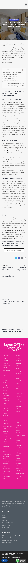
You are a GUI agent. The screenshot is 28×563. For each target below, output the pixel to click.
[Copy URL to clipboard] (25, 258)
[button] (26, 4)
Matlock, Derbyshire (9, 78)
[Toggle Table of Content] (23, 70)
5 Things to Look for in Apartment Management (13, 302)
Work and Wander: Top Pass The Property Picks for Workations (12, 330)
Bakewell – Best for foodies (11, 80)
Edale (5, 82)
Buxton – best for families (10, 76)
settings (19, 557)
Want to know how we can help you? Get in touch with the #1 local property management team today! (16, 85)
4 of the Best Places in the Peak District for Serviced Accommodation (13, 73)
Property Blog (14, 19)
